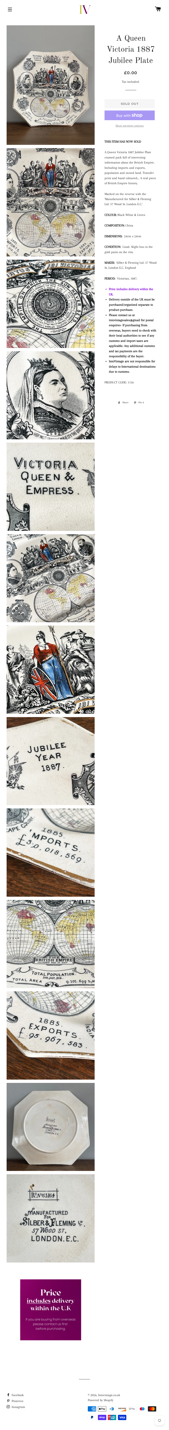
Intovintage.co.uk (109, 1395)
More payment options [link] (130, 125)
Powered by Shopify (100, 1400)
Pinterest (17, 1401)
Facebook (17, 1395)
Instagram (18, 1407)
